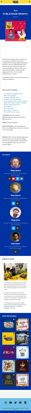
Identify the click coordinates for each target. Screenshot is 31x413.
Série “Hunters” (8, 106)
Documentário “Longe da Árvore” (13, 93)
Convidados (19, 306)
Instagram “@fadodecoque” (11, 97)
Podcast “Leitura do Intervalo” (12, 104)
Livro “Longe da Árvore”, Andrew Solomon (15, 101)
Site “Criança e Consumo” (11, 110)
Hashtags (6, 308)
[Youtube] (13, 179)
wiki (23, 303)
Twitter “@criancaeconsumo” (12, 112)
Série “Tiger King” (9, 108)
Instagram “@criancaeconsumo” (13, 99)
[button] (29, 2)
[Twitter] (17, 179)
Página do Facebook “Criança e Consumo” (15, 103)
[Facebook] (21, 179)
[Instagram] (9, 179)
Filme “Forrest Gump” (10, 95)
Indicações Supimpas (9, 306)
